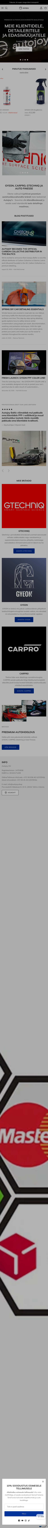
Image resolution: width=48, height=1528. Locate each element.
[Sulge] (43, 1481)
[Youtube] (22, 1520)
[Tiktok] (29, 1520)
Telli (24, 1514)
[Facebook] (19, 1520)
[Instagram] (25, 1520)
